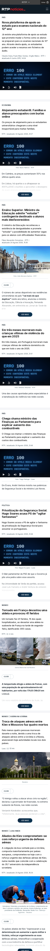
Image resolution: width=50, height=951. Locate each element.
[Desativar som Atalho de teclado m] (15, 948)
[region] (25, 475)
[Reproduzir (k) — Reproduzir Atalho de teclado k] (4, 948)
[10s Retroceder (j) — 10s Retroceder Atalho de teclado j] (9, 948)
